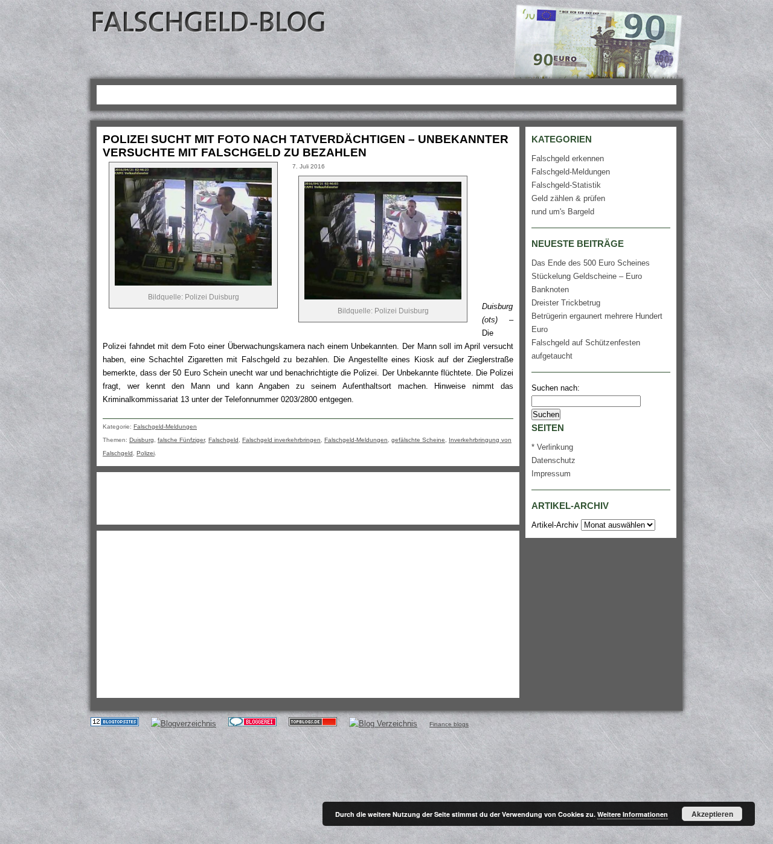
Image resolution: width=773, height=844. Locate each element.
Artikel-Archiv (555, 524)
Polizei (145, 453)
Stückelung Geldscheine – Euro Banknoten (586, 283)
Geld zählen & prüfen (568, 198)
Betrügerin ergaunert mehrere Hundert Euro (596, 323)
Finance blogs (449, 724)
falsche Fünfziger (181, 439)
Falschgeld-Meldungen (165, 426)
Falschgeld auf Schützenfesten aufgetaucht (585, 349)
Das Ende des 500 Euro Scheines (590, 262)
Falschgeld (223, 439)
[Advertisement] (319, 92)
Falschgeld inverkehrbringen (281, 439)
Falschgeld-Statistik (566, 185)
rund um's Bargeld (562, 211)
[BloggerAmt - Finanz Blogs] (183, 723)
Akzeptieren (712, 813)
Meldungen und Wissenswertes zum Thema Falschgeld (210, 21)
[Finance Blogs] (115, 723)
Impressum (551, 473)
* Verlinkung (552, 447)
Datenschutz (553, 460)
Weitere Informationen (632, 814)
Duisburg (141, 439)
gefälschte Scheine (418, 439)
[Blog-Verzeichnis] (252, 723)
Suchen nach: (555, 387)
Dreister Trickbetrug (565, 302)
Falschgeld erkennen (567, 158)
